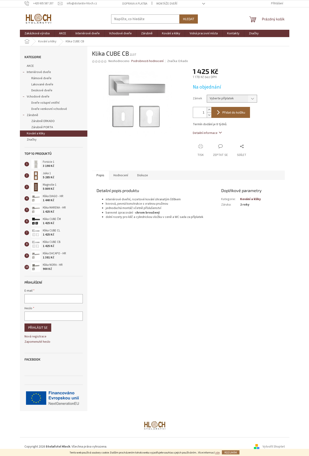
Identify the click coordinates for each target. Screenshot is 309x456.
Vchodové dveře (38, 96)
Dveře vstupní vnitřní (45, 102)
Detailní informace (205, 133)
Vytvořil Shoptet (274, 446)
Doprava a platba (134, 4)
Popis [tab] (100, 175)
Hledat (188, 19)
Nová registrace (35, 336)
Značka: (177, 61)
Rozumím (230, 452)
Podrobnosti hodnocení (147, 61)
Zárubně (32, 115)
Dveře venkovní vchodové (49, 109)
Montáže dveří (166, 4)
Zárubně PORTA (42, 127)
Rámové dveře (41, 78)
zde (217, 453)
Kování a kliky (36, 133)
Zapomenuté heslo (37, 342)
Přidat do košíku (233, 112)
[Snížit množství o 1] (209, 115)
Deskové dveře (41, 90)
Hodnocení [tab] (120, 175)
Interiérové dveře (39, 72)
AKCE (30, 66)
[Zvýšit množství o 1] (209, 109)
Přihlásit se (38, 327)
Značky (32, 139)
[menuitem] (37, 33)
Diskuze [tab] (142, 175)
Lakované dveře (42, 84)
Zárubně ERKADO (43, 121)
